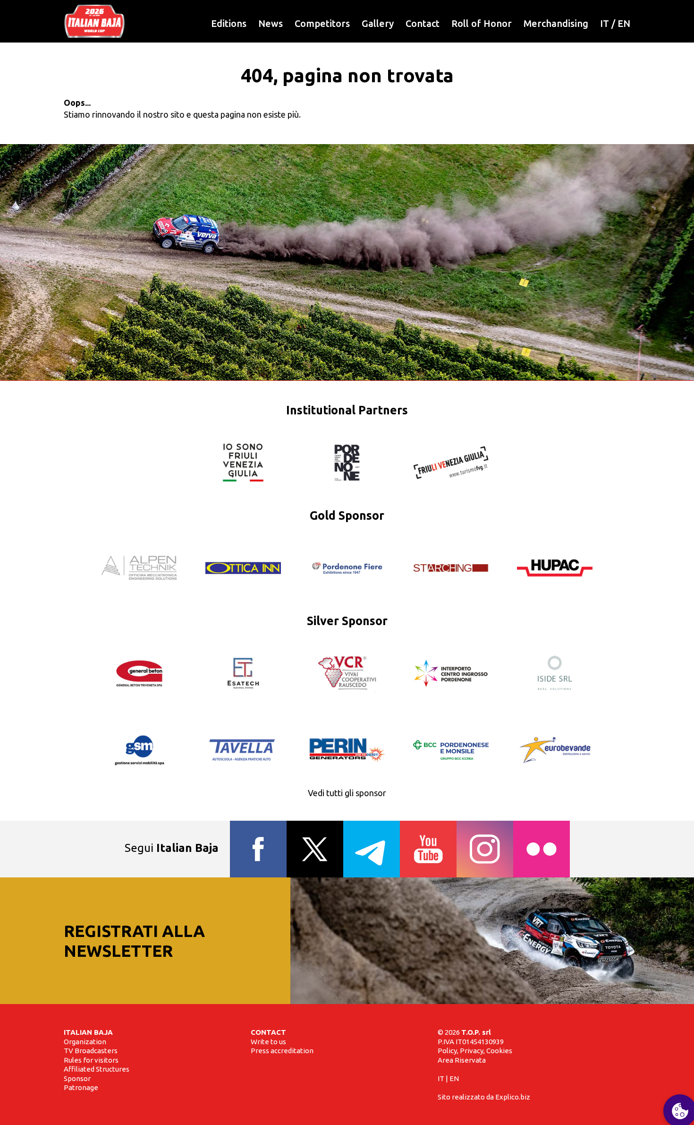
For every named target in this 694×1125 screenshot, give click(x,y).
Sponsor (77, 1078)
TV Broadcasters (91, 1051)
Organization (85, 1042)
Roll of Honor (481, 23)
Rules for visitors (91, 1060)
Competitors (322, 23)
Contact (423, 23)
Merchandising (556, 23)
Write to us (268, 1042)
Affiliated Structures (96, 1069)
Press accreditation (282, 1051)
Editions (228, 23)
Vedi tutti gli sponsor (347, 793)
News (270, 23)
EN (624, 23)
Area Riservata (462, 1060)
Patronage (81, 1087)
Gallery (378, 23)
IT (604, 23)
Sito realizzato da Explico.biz (484, 1097)
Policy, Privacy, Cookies (475, 1051)
